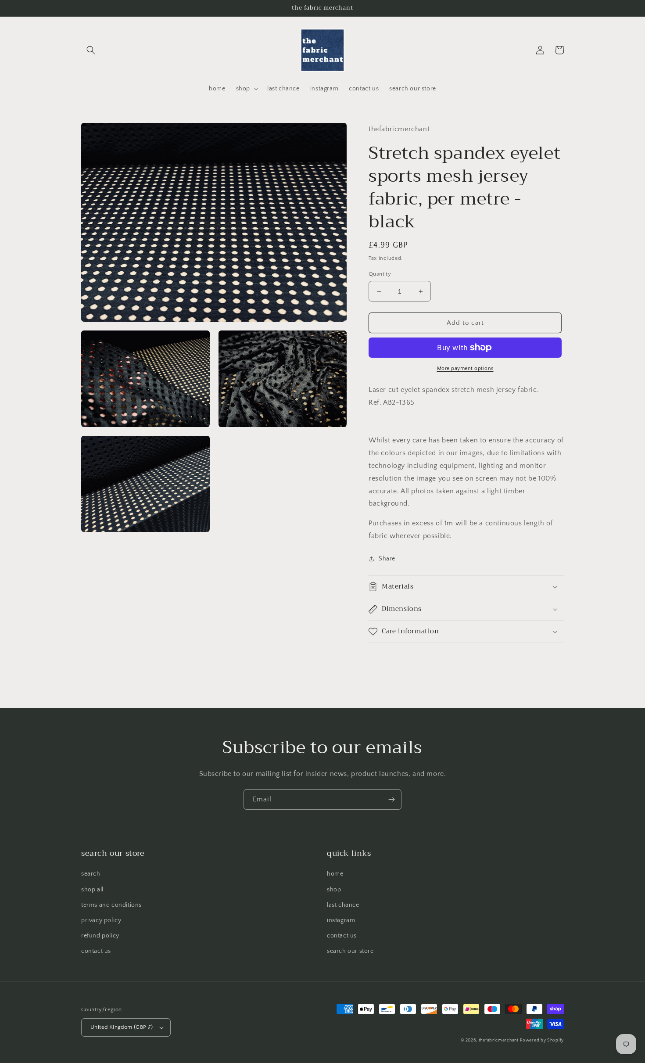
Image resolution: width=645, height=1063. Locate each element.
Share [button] (387, 558)
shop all (92, 889)
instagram (341, 920)
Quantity (380, 274)
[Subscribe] (391, 799)
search (90, 873)
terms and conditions (111, 905)
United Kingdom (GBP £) (121, 1027)
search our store (350, 951)
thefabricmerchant (499, 1040)
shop (334, 889)
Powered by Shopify (542, 1040)
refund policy (100, 935)
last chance (343, 905)
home (335, 873)
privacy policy (101, 920)
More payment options (465, 368)
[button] (90, 50)
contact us (96, 951)
